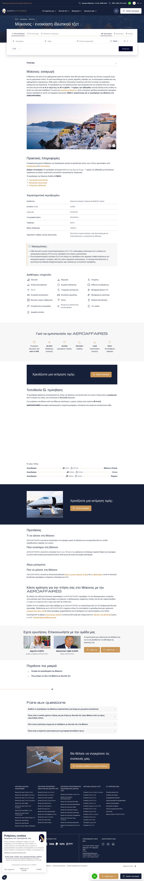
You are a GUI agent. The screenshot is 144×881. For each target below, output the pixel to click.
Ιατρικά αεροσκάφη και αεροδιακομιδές (116, 800)
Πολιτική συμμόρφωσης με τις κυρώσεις (77, 866)
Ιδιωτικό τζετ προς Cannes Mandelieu (25, 800)
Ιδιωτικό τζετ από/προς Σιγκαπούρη (70, 812)
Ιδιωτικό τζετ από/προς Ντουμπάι (69, 810)
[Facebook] (103, 844)
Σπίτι (16, 19)
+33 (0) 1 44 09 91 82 (102, 615)
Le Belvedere (97, 575)
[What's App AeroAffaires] (129, 3)
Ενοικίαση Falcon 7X (88, 825)
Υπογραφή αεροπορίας (38, 180)
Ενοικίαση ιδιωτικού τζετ (112, 792)
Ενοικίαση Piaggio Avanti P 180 (92, 806)
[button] (130, 11)
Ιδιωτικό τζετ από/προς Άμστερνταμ (70, 822)
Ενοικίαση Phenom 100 (89, 795)
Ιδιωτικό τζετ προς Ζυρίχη (21, 803)
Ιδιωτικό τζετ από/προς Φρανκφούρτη (70, 804)
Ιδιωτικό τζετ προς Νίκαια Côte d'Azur (25, 795)
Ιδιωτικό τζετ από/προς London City (70, 794)
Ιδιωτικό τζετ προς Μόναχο (22, 820)
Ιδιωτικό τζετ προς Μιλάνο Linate (23, 810)
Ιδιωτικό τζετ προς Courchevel (46, 795)
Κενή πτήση (109, 811)
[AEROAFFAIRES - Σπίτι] (14, 11)
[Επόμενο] (113, 145)
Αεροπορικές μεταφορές (112, 806)
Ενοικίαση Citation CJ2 (89, 803)
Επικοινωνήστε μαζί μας (59, 866)
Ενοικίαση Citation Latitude (90, 814)
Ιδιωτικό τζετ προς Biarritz (44, 803)
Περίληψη (31, 63)
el (138, 3)
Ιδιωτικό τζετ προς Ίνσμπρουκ (45, 797)
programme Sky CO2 (36, 611)
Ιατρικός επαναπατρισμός (112, 803)
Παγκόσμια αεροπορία (38, 183)
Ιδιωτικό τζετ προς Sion (44, 808)
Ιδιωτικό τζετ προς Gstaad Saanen (47, 800)
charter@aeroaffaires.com (44, 617)
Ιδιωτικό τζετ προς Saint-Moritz (46, 792)
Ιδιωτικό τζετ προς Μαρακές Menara (47, 814)
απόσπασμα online (53, 615)
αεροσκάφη (45, 166)
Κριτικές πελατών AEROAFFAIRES (115, 814)
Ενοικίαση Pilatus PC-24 (89, 800)
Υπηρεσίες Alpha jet (37, 185)
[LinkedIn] (134, 3)
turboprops (32, 166)
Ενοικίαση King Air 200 (89, 811)
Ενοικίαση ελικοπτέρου (112, 795)
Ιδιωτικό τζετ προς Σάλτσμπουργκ (46, 811)
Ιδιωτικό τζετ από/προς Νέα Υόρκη (69, 801)
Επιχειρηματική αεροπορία (112, 797)
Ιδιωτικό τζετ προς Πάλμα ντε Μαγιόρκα (25, 826)
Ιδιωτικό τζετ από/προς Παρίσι (68, 807)
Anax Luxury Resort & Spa (76, 575)
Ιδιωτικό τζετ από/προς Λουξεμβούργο (70, 815)
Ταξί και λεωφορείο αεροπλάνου (114, 808)
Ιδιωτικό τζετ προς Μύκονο (44, 806)
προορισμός (23, 19)
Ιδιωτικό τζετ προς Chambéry (45, 817)
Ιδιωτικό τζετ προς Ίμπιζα (44, 819)
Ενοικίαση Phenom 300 (89, 808)
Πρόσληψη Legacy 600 (89, 822)
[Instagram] (108, 844)
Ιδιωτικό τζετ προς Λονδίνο (44, 822)
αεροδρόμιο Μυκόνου (68, 90)
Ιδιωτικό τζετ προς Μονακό (22, 823)
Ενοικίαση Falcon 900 (89, 819)
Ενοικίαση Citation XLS (89, 817)
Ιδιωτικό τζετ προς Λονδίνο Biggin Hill (25, 817)
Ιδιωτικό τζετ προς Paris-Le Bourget (24, 797)
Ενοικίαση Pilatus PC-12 (89, 797)
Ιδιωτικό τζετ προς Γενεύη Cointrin (24, 792)
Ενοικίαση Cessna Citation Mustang (93, 792)
